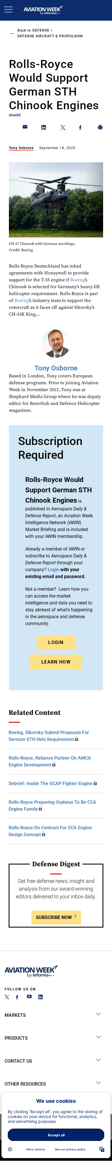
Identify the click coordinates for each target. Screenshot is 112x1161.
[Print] (100, 128)
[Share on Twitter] (62, 128)
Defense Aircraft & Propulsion (50, 36)
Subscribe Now (54, 917)
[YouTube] (29, 997)
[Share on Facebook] (81, 128)
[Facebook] (18, 997)
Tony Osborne (21, 148)
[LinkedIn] (40, 997)
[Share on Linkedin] (44, 128)
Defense (40, 30)
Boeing (77, 280)
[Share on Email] (25, 128)
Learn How (56, 662)
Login (56, 642)
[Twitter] (7, 997)
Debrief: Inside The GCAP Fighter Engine (50, 783)
